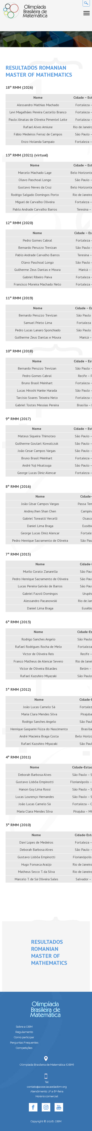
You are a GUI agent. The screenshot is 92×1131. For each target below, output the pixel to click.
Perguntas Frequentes (24, 1042)
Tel (47, 1082)
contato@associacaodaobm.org (47, 1086)
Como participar (24, 1037)
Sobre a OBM (24, 1026)
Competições (24, 1047)
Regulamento (24, 1032)
